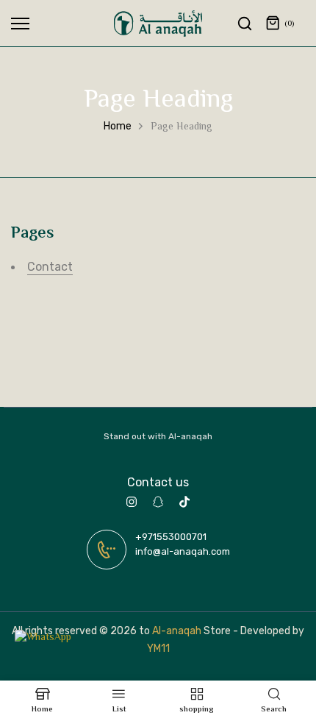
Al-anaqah (176, 631)
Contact (50, 267)
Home (118, 126)
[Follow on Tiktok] (184, 502)
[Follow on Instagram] (131, 502)
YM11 (158, 648)
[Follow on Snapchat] (158, 502)
